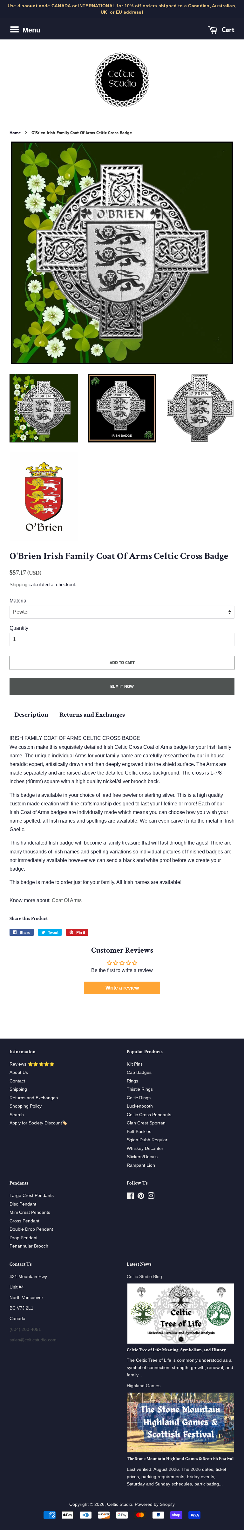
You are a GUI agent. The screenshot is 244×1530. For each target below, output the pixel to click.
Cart (227, 29)
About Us (19, 1072)
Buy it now (122, 686)
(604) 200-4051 (25, 1329)
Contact (17, 1081)
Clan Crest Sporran (146, 1123)
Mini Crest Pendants (30, 1212)
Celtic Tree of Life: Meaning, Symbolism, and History (176, 1350)
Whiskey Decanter (145, 1148)
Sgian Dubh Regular (147, 1139)
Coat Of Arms (67, 900)
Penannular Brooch (29, 1246)
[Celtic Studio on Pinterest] (140, 1197)
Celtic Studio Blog (144, 1276)
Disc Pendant (23, 1204)
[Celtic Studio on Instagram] (150, 1197)
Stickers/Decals (142, 1156)
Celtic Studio (119, 1504)
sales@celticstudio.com (33, 1340)
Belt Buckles (139, 1131)
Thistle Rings (140, 1089)
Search (17, 1114)
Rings (132, 1081)
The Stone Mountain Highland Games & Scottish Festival (180, 1459)
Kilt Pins (135, 1064)
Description (31, 714)
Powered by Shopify (155, 1504)
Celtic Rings (139, 1097)
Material (19, 600)
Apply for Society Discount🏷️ (38, 1123)
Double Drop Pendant (31, 1229)
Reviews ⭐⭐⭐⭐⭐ (32, 1064)
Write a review (122, 988)
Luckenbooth (140, 1106)
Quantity (19, 628)
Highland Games (143, 1385)
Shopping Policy (26, 1106)
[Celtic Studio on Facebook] (130, 1197)
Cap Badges (139, 1072)
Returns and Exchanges (92, 714)
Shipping (18, 584)
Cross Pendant (24, 1221)
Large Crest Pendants (32, 1195)
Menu (30, 30)
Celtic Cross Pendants (149, 1114)
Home (15, 133)
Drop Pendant (23, 1237)
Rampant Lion (141, 1165)
